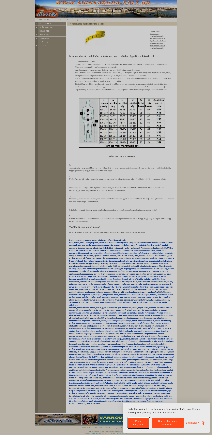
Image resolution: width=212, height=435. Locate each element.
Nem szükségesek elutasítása (167, 423)
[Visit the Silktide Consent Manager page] (203, 423)
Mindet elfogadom (138, 423)
